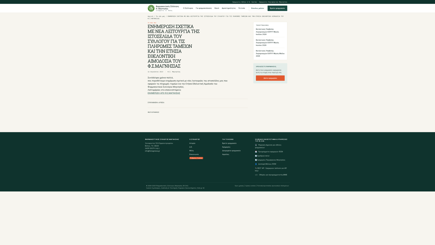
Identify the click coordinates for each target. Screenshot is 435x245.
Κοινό (217, 8)
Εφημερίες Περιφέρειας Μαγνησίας (273, 2)
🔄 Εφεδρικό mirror (262, 156)
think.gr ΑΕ (200, 188)
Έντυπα (241, 8)
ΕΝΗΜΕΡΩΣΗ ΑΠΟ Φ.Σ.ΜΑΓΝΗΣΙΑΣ (164, 93)
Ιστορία (192, 143)
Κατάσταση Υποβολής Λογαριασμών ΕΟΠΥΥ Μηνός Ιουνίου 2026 (267, 42)
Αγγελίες (225, 154)
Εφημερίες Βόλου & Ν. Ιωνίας (244, 2)
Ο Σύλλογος (188, 8)
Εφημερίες (226, 147)
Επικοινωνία (194, 154)
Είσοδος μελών (257, 8)
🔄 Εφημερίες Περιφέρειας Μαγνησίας (270, 160)
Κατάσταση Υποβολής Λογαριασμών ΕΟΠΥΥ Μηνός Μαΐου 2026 (270, 53)
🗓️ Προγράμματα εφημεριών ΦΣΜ (269, 152)
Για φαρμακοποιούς (204, 8)
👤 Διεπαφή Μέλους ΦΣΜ (265, 164)
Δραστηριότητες (229, 8)
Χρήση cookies (250, 186)
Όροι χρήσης (239, 186)
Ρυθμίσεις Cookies (196, 158)
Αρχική (150, 16)
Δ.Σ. (190, 147)
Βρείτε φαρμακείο (277, 8)
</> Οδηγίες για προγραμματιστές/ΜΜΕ (271, 175)
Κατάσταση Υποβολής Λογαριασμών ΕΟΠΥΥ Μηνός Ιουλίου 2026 (267, 31)
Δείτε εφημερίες (270, 78)
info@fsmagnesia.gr (152, 151)
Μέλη (191, 151)
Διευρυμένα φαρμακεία (231, 151)
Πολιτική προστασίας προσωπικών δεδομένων (273, 186)
